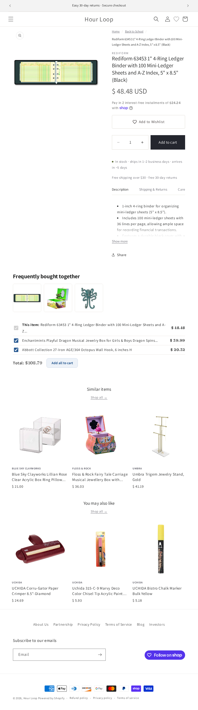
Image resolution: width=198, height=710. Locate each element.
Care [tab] (181, 189)
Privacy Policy (89, 624)
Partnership (63, 624)
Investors (157, 624)
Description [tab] (120, 189)
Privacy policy (102, 698)
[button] (10, 19)
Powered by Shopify (51, 698)
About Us (41, 624)
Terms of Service (118, 624)
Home (116, 31)
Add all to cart (62, 363)
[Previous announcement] (10, 5)
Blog (140, 624)
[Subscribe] (99, 655)
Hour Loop (30, 698)
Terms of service (128, 698)
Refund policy (79, 698)
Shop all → (99, 397)
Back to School (134, 31)
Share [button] (122, 254)
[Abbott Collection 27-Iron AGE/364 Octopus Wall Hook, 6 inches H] (89, 298)
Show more (120, 241)
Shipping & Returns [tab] (153, 189)
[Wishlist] (176, 19)
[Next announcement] (188, 5)
